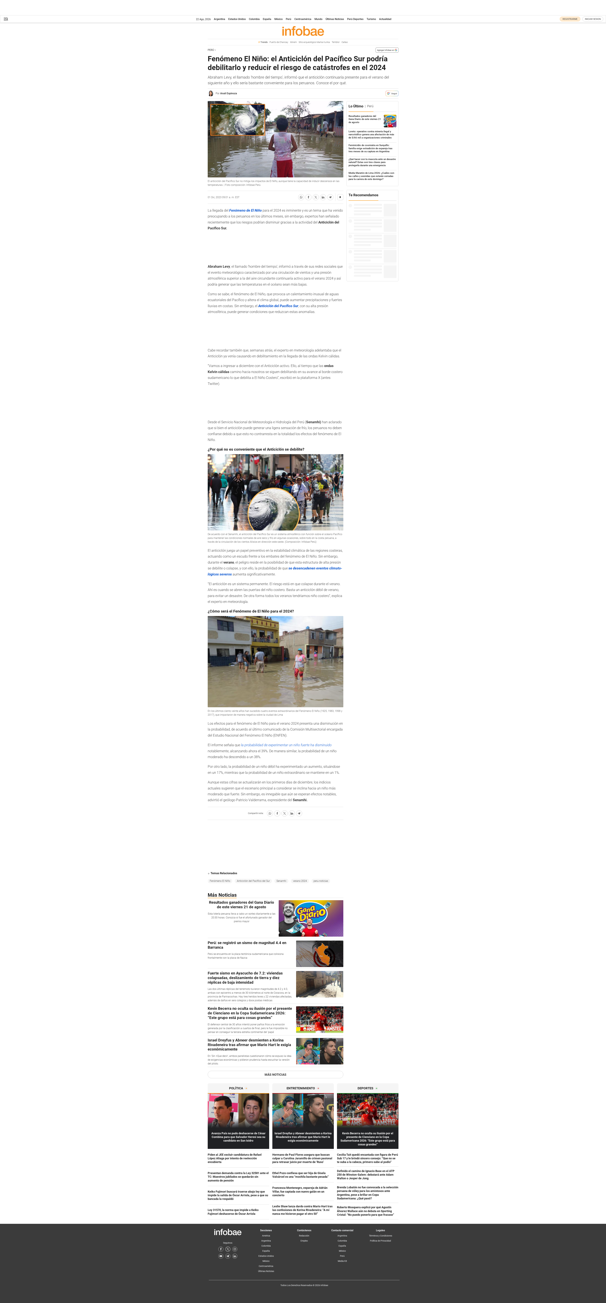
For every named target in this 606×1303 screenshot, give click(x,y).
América (266, 1235)
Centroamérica (302, 19)
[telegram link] (227, 1256)
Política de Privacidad (380, 1240)
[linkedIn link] (234, 1256)
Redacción (304, 1235)
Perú (288, 19)
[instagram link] (234, 1249)
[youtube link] (220, 1256)
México (278, 19)
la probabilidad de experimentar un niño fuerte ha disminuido (286, 745)
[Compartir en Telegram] (330, 197)
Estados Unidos (237, 19)
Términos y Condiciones (380, 1235)
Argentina (219, 19)
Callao (345, 42)
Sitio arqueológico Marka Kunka (314, 42)
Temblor (336, 42)
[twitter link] (227, 1249)
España (267, 19)
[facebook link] (220, 1249)
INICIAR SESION (593, 19)
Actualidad (385, 19)
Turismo (371, 19)
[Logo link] (303, 31)
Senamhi (281, 880)
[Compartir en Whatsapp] (301, 197)
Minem (293, 42)
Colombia (254, 19)
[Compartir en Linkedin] (323, 197)
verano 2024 (300, 880)
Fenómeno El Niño (220, 880)
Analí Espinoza (228, 93)
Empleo (304, 1240)
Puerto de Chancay (278, 42)
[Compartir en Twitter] (316, 197)
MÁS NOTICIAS (275, 1074)
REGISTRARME (570, 19)
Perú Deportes (355, 19)
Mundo (318, 19)
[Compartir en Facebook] (308, 197)
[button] (6, 19)
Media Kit (342, 1261)
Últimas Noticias (335, 19)
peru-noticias (321, 880)
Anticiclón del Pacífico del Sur (253, 880)
